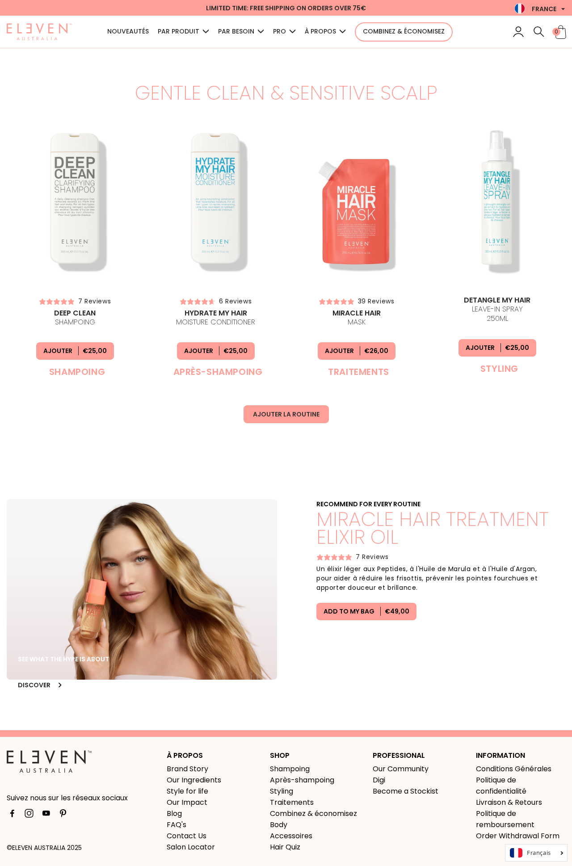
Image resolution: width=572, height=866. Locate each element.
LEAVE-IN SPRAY (497, 310)
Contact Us (186, 836)
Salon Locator (191, 847)
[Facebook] (12, 815)
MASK (356, 318)
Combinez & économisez (313, 813)
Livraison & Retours (509, 802)
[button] (539, 32)
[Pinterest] (63, 815)
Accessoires (291, 836)
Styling (281, 791)
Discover (35, 685)
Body (278, 825)
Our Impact (187, 802)
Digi (379, 780)
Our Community (401, 769)
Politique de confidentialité (501, 785)
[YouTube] (46, 815)
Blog (174, 813)
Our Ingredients (194, 780)
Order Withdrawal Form (517, 836)
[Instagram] (29, 815)
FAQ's (176, 825)
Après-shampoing (302, 780)
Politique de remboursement (505, 819)
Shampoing (75, 318)
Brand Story (187, 769)
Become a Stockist (405, 791)
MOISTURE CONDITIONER (215, 318)
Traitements (292, 802)
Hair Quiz (285, 847)
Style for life (187, 791)
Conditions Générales (513, 769)
